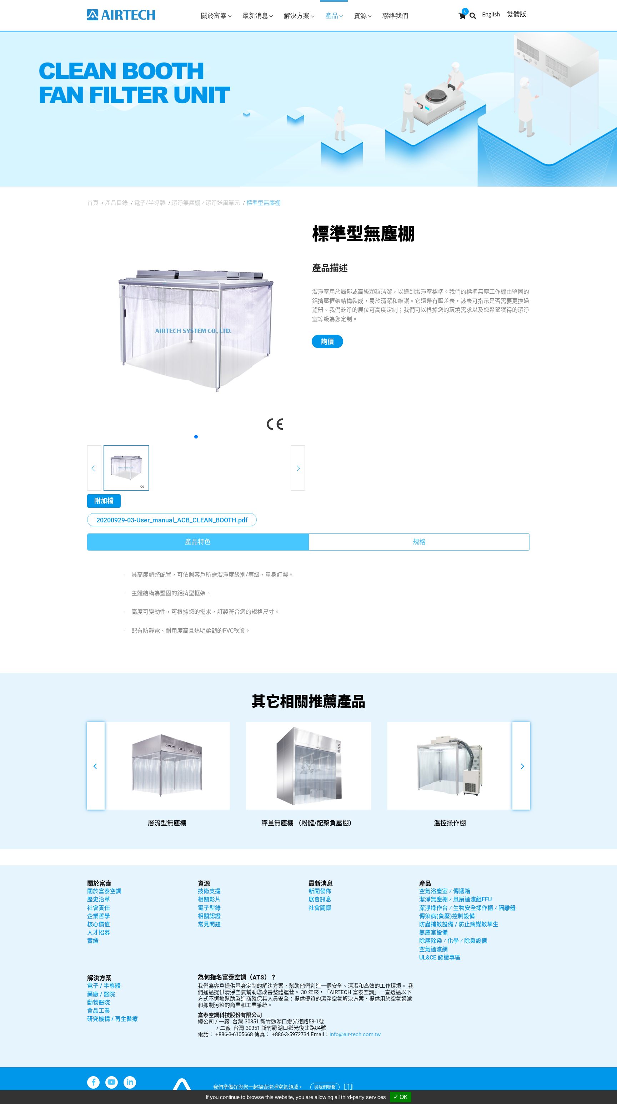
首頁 (93, 202)
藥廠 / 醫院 (101, 994)
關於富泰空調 (104, 891)
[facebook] (93, 1082)
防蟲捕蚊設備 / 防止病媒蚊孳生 (458, 924)
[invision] (130, 1082)
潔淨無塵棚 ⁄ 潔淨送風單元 (206, 202)
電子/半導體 (149, 202)
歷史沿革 (98, 899)
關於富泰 (99, 883)
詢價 (327, 341)
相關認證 (209, 916)
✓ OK (400, 1097)
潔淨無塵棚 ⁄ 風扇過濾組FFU (455, 899)
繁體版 (516, 14)
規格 (419, 542)
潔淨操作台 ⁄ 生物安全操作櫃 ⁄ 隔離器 (467, 908)
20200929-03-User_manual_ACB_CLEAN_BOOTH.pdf (171, 520)
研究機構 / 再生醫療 (112, 1019)
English (491, 14)
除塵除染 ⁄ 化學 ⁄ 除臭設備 (453, 940)
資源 (204, 883)
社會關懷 (319, 908)
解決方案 (99, 978)
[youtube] (111, 1082)
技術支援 (209, 891)
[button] (196, 437)
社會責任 (98, 908)
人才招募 (98, 932)
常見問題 (209, 924)
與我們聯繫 (325, 1087)
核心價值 (98, 924)
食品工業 (98, 1010)
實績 (93, 940)
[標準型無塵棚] (196, 330)
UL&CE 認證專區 (440, 957)
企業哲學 (98, 916)
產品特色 (198, 542)
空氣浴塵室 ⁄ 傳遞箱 (444, 891)
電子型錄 (209, 908)
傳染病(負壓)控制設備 (447, 916)
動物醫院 (98, 1002)
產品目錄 (116, 202)
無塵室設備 (433, 932)
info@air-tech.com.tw (355, 1034)
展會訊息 (319, 899)
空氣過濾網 (433, 949)
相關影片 (209, 899)
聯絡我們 (395, 15)
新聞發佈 (319, 891)
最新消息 (320, 883)
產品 (425, 883)
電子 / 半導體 (104, 985)
